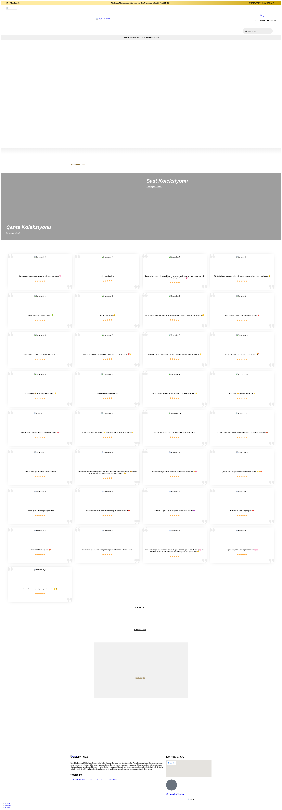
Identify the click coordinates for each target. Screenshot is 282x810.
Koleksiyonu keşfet (13, 233)
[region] (141, 94)
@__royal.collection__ (176, 794)
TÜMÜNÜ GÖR (140, 630)
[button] (141, 141)
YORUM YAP (140, 607)
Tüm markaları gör (78, 164)
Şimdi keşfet (140, 678)
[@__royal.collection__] (171, 785)
